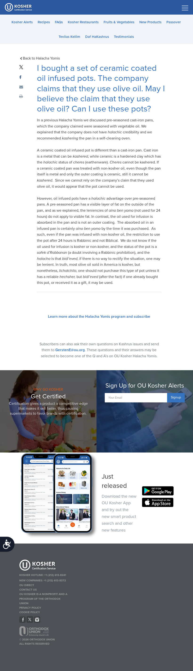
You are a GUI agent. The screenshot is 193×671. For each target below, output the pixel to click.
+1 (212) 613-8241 (55, 575)
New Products (150, 22)
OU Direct (26, 585)
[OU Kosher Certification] (19, 7)
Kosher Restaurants (83, 22)
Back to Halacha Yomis (41, 58)
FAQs (59, 22)
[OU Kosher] (44, 565)
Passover (173, 22)
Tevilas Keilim (69, 37)
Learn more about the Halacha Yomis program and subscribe (99, 316)
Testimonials (124, 37)
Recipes (44, 22)
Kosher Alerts (22, 22)
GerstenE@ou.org (70, 350)
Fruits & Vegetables (119, 22)
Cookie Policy (29, 612)
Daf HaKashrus (97, 37)
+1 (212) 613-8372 (55, 580)
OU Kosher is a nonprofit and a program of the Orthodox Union (43, 598)
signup (176, 397)
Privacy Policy (30, 607)
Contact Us (28, 589)
